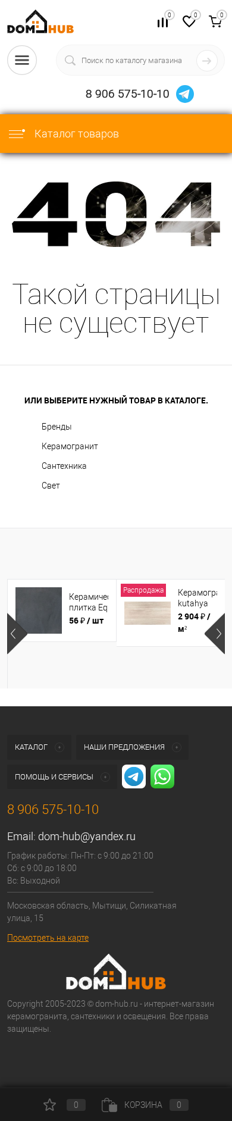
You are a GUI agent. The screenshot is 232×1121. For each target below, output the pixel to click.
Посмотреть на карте (48, 937)
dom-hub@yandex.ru (87, 836)
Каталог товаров (75, 133)
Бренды (57, 426)
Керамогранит (70, 446)
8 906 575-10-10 (128, 93)
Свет (51, 485)
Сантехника (64, 466)
